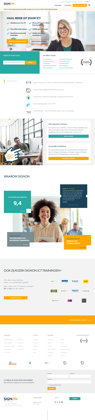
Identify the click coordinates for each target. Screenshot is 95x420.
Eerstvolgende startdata (39, 41)
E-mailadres (50, 379)
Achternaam (72, 373)
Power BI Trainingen (48, 61)
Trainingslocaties (51, 349)
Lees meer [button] (65, 201)
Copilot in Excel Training (9, 346)
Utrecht (35, 349)
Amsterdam (35, 339)
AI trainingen (20, 346)
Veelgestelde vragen (78, 319)
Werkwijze (50, 346)
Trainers (49, 342)
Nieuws (62, 339)
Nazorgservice (64, 352)
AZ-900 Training (7, 352)
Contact (79, 1)
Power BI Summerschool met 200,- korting (20, 9)
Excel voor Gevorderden (66, 68)
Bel (5, 288)
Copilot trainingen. (53, 9)
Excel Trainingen (64, 65)
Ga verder (23, 211)
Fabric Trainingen (48, 68)
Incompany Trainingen (65, 59)
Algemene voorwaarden (8, 405)
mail (9, 288)
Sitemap (19, 405)
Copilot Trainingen (64, 61)
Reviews (62, 342)
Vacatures (50, 355)
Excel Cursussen (7, 349)
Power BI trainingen (8, 339)
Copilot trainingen (8, 342)
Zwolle (34, 352)
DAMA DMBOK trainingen (50, 65)
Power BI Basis (20, 339)
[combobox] (14, 63)
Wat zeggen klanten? (15, 297)
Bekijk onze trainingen (68, 158)
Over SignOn (68, 1)
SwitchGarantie (64, 346)
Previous (59, 196)
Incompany (68, 5)
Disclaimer (16, 405)
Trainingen (58, 5)
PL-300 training (20, 349)
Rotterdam (35, 346)
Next (87, 196)
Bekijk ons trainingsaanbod (17, 41)
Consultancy (50, 352)
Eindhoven (35, 342)
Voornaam (50, 373)
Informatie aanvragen (79, 5)
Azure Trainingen (64, 63)
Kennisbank (74, 1)
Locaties (62, 1)
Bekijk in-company (68, 136)
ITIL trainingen (20, 342)
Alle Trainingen (47, 59)
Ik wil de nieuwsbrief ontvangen (55, 384)
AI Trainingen (46, 63)
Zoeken (86, 1)
